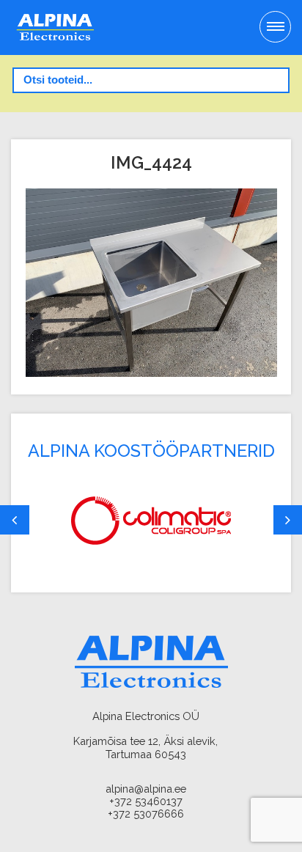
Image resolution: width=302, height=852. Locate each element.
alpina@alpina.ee (146, 788)
